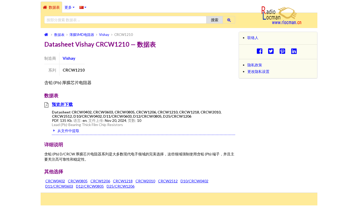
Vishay (69, 58)
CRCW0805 (78, 181)
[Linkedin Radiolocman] (295, 51)
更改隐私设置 (258, 71)
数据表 (54, 7)
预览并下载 (62, 104)
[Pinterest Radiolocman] (284, 51)
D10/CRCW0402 (194, 181)
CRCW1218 (123, 181)
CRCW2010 (145, 181)
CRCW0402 (55, 181)
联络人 (252, 37)
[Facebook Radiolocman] (261, 51)
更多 (70, 5)
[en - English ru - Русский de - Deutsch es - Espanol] (83, 7)
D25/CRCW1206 (120, 186)
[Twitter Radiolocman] (272, 51)
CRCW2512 (168, 181)
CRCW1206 (100, 181)
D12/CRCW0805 (90, 186)
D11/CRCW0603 (59, 186)
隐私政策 (254, 65)
